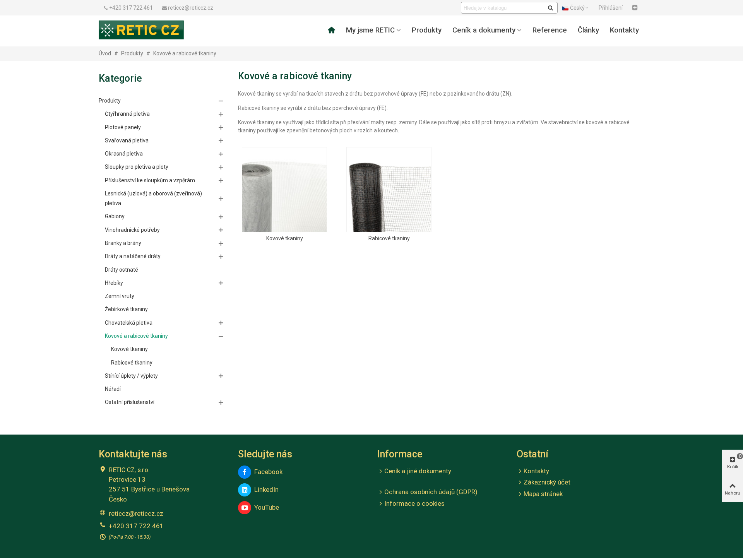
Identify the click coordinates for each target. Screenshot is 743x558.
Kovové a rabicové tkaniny (136, 336)
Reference (549, 30)
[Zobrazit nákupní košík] (635, 7)
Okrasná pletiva (124, 154)
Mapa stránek (543, 494)
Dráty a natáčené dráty (133, 256)
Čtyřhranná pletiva (127, 114)
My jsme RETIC (370, 30)
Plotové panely (123, 127)
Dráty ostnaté (121, 270)
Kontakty (624, 30)
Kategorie (120, 78)
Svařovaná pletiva (127, 140)
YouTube (265, 507)
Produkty (427, 30)
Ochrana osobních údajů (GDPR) (431, 492)
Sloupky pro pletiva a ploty (136, 167)
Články (588, 30)
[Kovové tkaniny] (284, 189)
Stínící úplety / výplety (131, 376)
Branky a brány (123, 243)
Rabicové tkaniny (131, 362)
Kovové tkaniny (129, 349)
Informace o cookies (414, 503)
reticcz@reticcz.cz (136, 513)
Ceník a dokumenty (483, 30)
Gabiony (115, 216)
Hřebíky (114, 283)
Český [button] (577, 8)
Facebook (266, 472)
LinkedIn (265, 489)
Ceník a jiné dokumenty (417, 471)
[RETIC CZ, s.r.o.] (141, 30)
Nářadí (113, 389)
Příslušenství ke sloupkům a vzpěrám (150, 180)
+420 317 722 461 (136, 526)
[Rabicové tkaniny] (389, 189)
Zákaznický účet (547, 482)
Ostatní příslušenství (129, 402)
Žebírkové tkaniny (126, 309)
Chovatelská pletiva (128, 323)
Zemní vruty (119, 296)
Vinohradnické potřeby (132, 230)
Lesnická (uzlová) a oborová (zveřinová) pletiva (153, 198)
